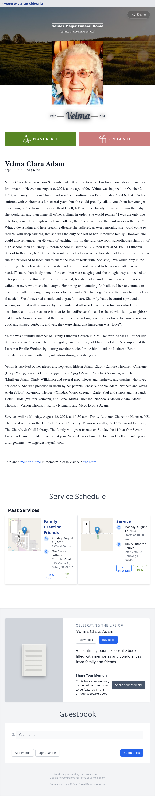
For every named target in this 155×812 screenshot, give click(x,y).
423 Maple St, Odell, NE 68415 (62, 565)
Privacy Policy (66, 777)
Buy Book (108, 640)
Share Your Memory (128, 685)
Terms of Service (88, 777)
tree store (89, 461)
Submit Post (132, 753)
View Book (86, 640)
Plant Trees (67, 575)
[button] (24, 530)
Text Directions (51, 576)
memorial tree (30, 461)
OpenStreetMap (82, 784)
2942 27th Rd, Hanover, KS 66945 (134, 556)
